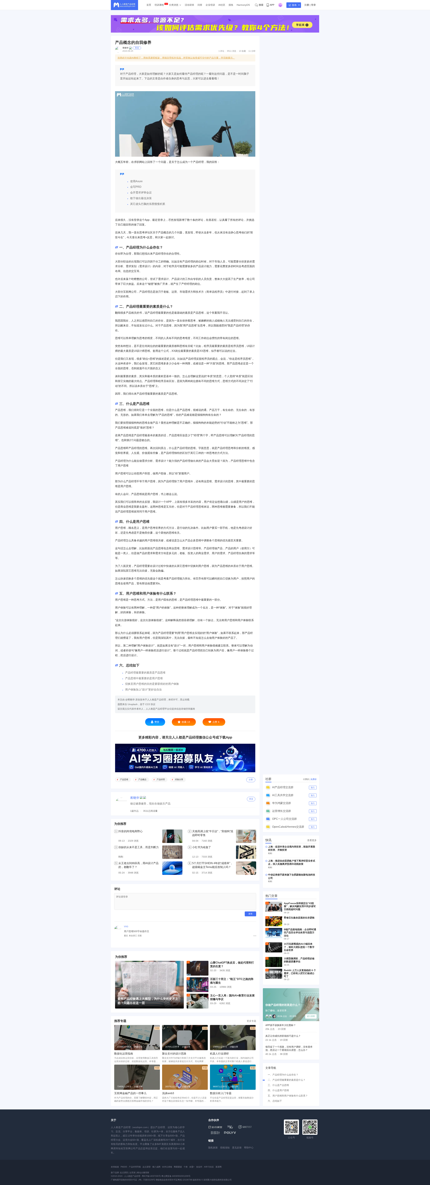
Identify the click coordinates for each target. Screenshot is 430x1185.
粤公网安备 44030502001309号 (175, 1176)
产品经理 (161, 779)
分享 (251, 779)
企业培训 (210, 5)
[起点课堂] (215, 1127)
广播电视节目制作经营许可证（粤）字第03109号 (133, 1180)
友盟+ (192, 1167)
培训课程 (159, 5)
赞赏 (157, 722)
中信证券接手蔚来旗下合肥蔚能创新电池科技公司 (291, 876)
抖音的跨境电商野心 (130, 831)
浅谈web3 (168, 1093)
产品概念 (142, 779)
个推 (186, 1167)
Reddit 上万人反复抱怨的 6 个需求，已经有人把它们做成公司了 (300, 973)
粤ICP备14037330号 (151, 1176)
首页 (148, 5)
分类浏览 (173, 5)
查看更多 (312, 840)
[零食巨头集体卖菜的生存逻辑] (273, 921)
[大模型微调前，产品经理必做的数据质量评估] (273, 962)
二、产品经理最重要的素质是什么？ (286, 1080)
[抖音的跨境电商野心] (172, 836)
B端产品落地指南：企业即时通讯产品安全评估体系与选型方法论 (300, 932)
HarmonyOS (243, 5)
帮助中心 (248, 1147)
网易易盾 (178, 1167)
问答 (200, 5)
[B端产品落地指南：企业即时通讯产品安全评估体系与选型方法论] (273, 933)
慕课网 (219, 1167)
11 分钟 (251, 51)
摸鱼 (231, 5)
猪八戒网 (156, 1167)
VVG (126, 926)
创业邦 (199, 1167)
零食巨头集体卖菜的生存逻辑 (299, 917)
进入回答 (311, 1016)
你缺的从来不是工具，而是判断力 (138, 847)
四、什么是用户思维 (278, 1090)
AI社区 (221, 5)
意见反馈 (237, 1147)
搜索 (261, 5)
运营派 (133, 1172)
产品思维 (124, 779)
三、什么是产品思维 (278, 1085)
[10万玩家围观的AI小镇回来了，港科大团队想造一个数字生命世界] (273, 947)
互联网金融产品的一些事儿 (130, 1093)
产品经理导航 (135, 1167)
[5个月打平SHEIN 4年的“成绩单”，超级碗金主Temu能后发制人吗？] (246, 868)
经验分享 (179, 779)
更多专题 (251, 1021)
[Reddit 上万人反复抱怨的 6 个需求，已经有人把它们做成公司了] (273, 974)
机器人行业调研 (219, 1053)
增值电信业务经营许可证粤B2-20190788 (174, 1180)
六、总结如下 (275, 1101)
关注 (137, 48)
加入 (313, 787)
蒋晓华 (125, 48)
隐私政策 (213, 1147)
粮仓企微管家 (143, 1172)
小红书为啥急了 (201, 847)
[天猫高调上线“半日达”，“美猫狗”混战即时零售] (246, 836)
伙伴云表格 (167, 1167)
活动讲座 (189, 5)
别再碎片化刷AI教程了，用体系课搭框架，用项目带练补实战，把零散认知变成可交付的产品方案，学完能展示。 (176, 57)
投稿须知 (225, 1147)
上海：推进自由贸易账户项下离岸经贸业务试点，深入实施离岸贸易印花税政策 (291, 862)
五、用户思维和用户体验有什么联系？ (288, 1095)
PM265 (124, 1167)
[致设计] (215, 1132)
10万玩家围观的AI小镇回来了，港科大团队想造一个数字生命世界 (299, 947)
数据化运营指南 (123, 1053)
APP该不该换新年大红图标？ (280, 1025)
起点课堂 (147, 1167)
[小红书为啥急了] (246, 852)
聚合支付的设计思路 (174, 1053)
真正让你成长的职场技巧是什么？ (283, 1036)
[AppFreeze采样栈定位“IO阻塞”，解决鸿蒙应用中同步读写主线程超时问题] (273, 907)
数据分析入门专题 (220, 1093)
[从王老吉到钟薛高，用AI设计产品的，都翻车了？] (172, 868)
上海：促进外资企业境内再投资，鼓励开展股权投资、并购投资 (291, 848)
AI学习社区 (209, 1167)
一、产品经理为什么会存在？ (283, 1074)
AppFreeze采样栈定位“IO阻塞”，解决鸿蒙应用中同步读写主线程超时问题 (300, 906)
